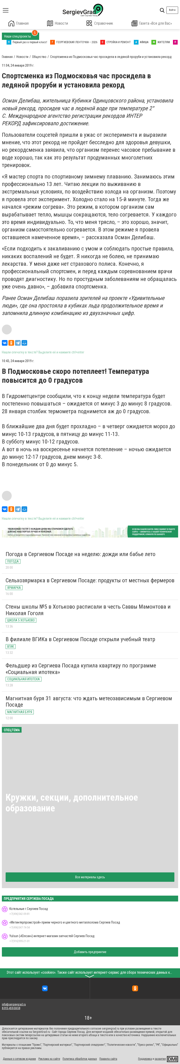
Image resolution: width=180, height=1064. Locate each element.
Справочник (103, 23)
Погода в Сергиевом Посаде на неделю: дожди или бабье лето (80, 554)
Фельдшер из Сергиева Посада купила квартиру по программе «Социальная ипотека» (81, 668)
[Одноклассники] (11, 343)
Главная (22, 23)
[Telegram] (18, 343)
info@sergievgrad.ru (14, 1004)
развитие (160, 1058)
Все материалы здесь (90, 877)
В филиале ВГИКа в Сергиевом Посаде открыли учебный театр (80, 639)
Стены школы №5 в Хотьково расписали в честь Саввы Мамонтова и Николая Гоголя (88, 610)
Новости (61, 23)
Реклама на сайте (49, 1058)
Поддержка (145, 1058)
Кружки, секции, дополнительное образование (72, 803)
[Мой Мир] (24, 343)
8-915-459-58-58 (11, 1008)
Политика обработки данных (80, 1058)
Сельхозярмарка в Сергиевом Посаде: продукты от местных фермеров (90, 580)
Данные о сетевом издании (19, 1058)
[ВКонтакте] (5, 343)
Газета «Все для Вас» (155, 23)
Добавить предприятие (90, 952)
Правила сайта (108, 1058)
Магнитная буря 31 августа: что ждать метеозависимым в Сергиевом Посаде (89, 701)
